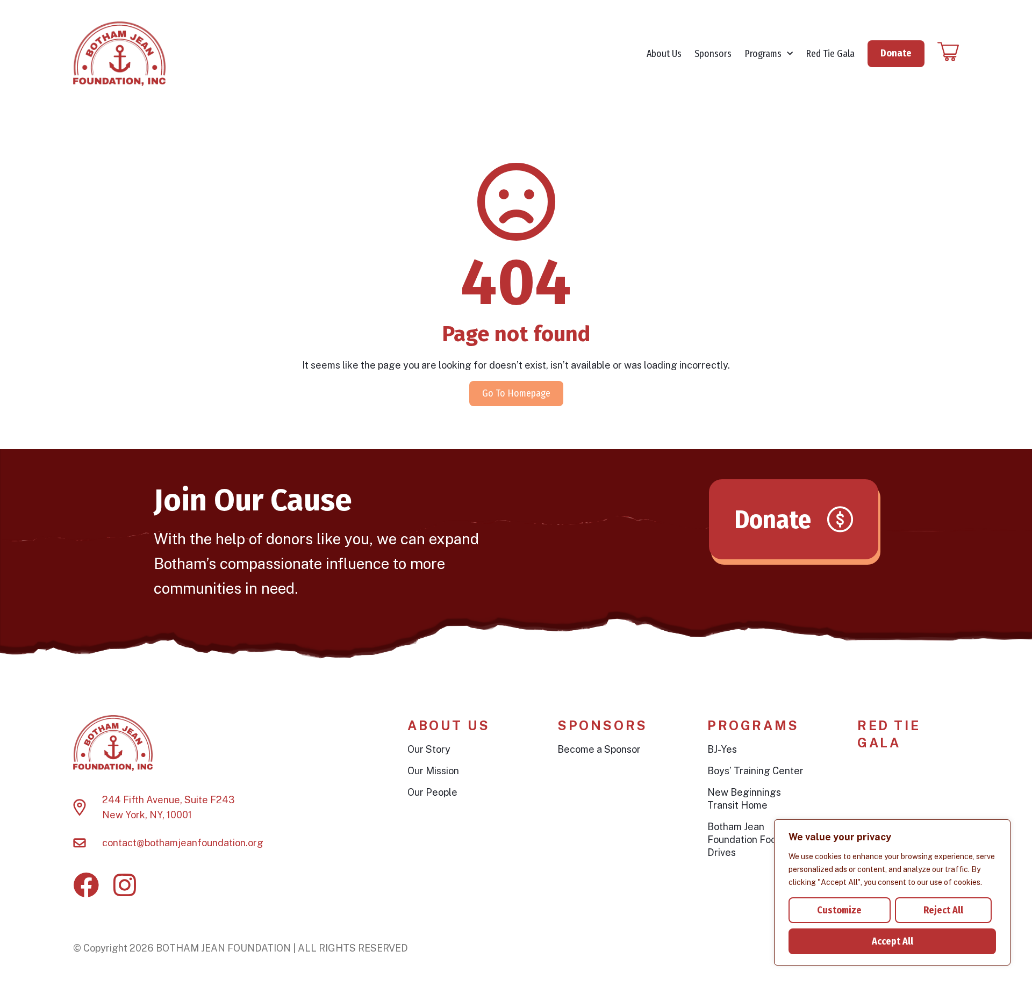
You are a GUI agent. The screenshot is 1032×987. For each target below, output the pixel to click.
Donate (896, 53)
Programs (763, 54)
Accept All (892, 941)
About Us (664, 54)
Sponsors (713, 54)
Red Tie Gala (830, 54)
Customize (839, 910)
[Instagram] (125, 885)
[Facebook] (86, 885)
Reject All (943, 910)
